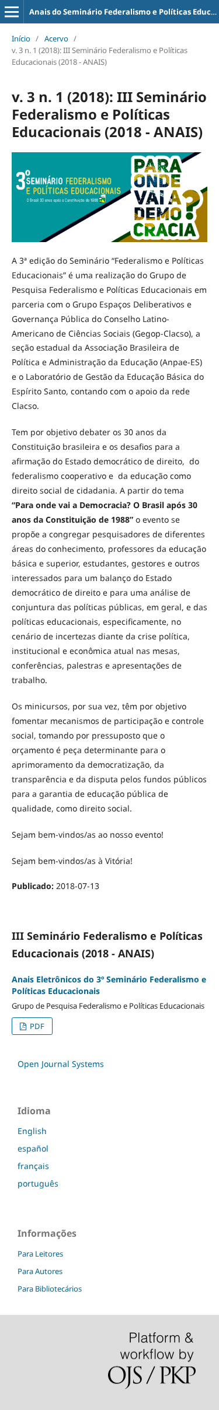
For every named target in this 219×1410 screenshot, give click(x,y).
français (33, 1165)
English (32, 1130)
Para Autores (40, 1271)
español (33, 1148)
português (38, 1183)
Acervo (56, 38)
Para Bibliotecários (50, 1288)
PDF (36, 1026)
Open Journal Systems (61, 1063)
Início (21, 38)
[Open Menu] (11, 11)
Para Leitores (40, 1253)
